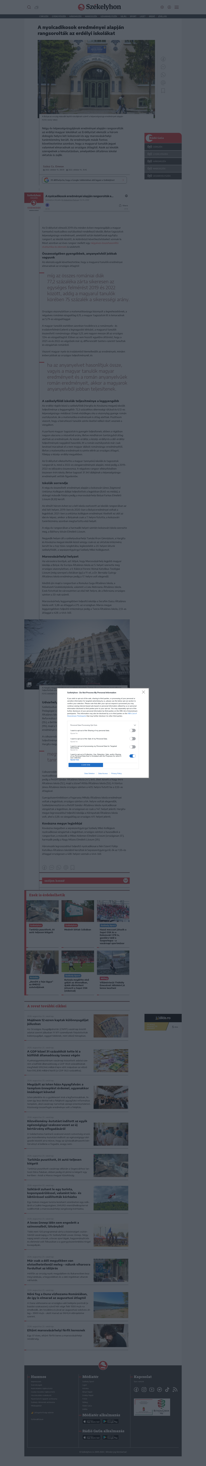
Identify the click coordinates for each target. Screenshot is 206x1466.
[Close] (144, 693)
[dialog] (103, 733)
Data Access (103, 773)
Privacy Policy (116, 773)
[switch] (132, 730)
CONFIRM (85, 765)
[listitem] (103, 725)
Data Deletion (89, 773)
